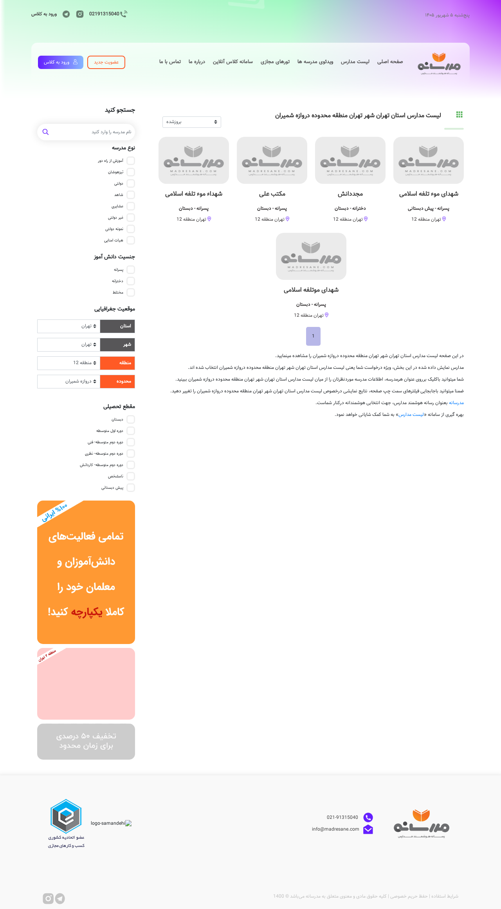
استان (125, 326)
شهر (127, 344)
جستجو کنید (120, 110)
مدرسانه (456, 402)
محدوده (124, 381)
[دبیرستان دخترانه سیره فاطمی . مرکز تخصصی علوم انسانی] (86, 684)
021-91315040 (343, 817)
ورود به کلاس (44, 14)
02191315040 (104, 14)
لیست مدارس (411, 414)
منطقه (125, 363)
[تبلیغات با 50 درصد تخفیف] (86, 742)
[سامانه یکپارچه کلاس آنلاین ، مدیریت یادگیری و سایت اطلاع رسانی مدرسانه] (86, 572)
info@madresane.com (335, 829)
